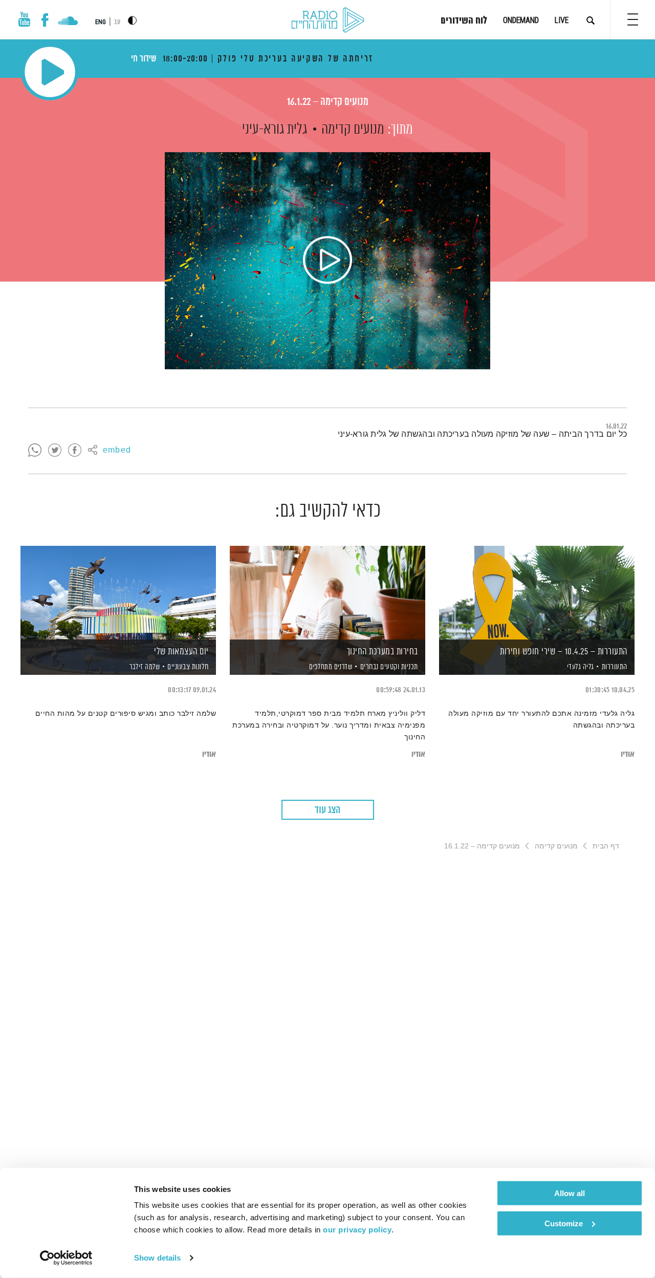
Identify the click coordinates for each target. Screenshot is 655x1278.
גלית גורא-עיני (274, 129)
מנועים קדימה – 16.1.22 (327, 102)
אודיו (628, 754)
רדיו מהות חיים (327, 20)
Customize (563, 1223)
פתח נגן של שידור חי (49, 72)
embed (117, 450)
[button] (632, 19)
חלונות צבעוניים (188, 667)
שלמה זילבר (144, 667)
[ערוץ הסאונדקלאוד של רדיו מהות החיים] (68, 22)
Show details (157, 1257)
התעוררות (614, 667)
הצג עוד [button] (327, 810)
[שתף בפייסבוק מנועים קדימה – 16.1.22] (74, 450)
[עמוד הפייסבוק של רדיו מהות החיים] (44, 20)
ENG (100, 22)
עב (117, 22)
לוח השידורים (464, 21)
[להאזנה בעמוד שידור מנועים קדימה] (327, 260)
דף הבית (606, 846)
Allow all (569, 1193)
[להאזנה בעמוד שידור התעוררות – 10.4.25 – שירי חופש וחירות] (537, 593)
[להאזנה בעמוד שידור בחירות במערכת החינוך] (327, 593)
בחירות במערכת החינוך (382, 652)
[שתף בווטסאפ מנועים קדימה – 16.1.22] (34, 450)
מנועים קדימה (352, 129)
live (562, 20)
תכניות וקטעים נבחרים (389, 667)
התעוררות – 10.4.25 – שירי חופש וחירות (563, 652)
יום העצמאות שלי (181, 652)
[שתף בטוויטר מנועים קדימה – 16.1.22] (54, 450)
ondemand (521, 20)
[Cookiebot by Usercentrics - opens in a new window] (66, 1258)
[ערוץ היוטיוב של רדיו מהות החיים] (24, 19)
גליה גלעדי (579, 667)
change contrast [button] (132, 20)
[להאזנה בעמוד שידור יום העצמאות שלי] (118, 593)
